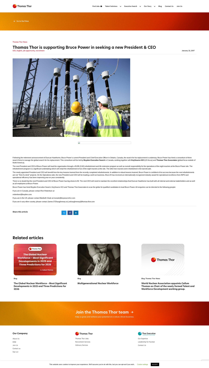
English (19, 51)
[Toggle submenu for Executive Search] (140, 6)
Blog (15, 278)
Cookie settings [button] (142, 364)
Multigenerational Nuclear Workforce (98, 283)
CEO (14, 51)
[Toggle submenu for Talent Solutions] (120, 6)
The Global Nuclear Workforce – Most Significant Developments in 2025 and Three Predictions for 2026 (40, 286)
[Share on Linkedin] (75, 213)
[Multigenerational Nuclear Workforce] (99, 259)
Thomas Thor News (20, 42)
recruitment (40, 51)
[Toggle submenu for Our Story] (154, 6)
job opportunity (29, 51)
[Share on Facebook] (69, 213)
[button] (21, 21)
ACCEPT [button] (155, 364)
